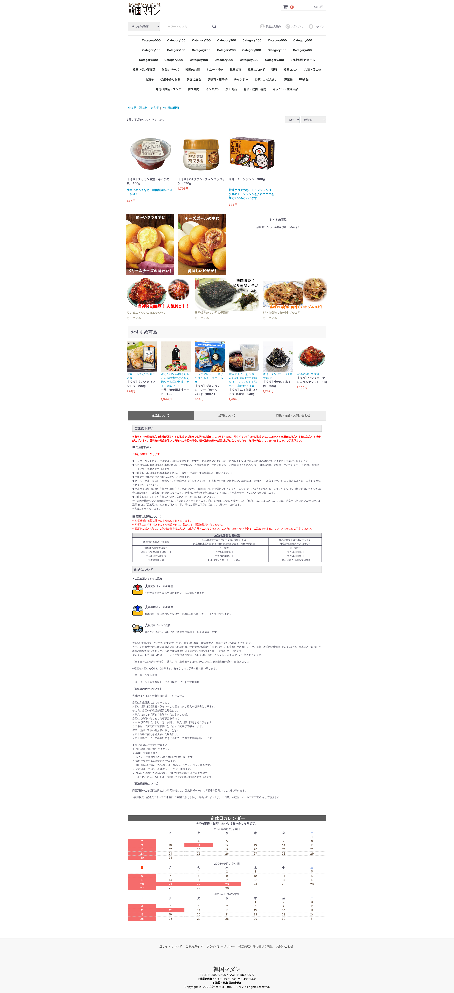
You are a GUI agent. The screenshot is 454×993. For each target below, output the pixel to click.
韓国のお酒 (193, 69)
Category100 (176, 40)
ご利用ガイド (194, 946)
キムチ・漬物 (214, 69)
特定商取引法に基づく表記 (256, 946)
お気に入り (297, 26)
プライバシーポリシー (220, 946)
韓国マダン (227, 969)
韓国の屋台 (194, 79)
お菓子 (149, 79)
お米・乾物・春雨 (254, 89)
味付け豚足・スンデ (168, 89)
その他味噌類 (170, 108)
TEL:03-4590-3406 (213, 975)
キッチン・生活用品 (285, 89)
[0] (285, 7)
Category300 (226, 40)
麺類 (274, 69)
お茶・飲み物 (312, 69)
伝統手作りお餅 (170, 79)
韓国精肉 (193, 89)
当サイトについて (170, 946)
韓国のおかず (256, 69)
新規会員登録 (273, 26)
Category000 (151, 40)
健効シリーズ (170, 69)
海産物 (288, 79)
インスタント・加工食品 (221, 89)
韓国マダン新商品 (144, 69)
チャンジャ (241, 79)
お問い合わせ (284, 946)
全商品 (132, 108)
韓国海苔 (235, 69)
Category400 (252, 40)
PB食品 (304, 79)
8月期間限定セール (302, 60)
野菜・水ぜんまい (266, 79)
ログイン (319, 26)
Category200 (201, 40)
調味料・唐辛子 (218, 79)
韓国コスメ (291, 69)
